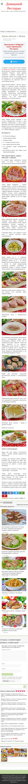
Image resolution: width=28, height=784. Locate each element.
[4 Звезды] (6, 498)
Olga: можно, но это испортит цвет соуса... (13, 726)
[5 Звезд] (7, 498)
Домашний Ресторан (14, 6)
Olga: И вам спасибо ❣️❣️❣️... (9, 738)
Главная (2, 31)
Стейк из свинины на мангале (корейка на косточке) (12, 629)
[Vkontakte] (10, 493)
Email (4, 668)
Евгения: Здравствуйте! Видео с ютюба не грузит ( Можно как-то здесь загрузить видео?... (13, 735)
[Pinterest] (4, 496)
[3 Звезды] (4, 498)
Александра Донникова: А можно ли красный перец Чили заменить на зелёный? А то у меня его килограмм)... (14, 730)
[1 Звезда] (2, 498)
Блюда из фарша (8, 502)
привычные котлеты (9, 69)
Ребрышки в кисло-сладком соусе (13, 611)
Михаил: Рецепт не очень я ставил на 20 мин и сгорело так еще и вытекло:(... (14, 699)
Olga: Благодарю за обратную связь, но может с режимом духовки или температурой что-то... (14, 695)
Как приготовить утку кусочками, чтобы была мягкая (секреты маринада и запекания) (13, 573)
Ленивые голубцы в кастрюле (12, 593)
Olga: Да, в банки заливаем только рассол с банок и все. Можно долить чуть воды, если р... (13, 704)
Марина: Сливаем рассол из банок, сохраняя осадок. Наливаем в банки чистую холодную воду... (14, 720)
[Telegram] (16, 493)
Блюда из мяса (11, 31)
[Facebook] (4, 493)
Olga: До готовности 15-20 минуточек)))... (12, 741)
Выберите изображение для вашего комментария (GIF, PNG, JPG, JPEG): (12, 677)
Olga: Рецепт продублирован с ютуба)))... (12, 723)
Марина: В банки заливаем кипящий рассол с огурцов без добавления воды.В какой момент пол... (14, 714)
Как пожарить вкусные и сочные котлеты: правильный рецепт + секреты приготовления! (13, 528)
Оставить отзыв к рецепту (9, 38)
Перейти (15, 61)
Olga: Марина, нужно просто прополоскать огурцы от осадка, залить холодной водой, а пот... (13, 709)
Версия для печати (22, 504)
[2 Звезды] (3, 498)
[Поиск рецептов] (24, 686)
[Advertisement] (14, 19)
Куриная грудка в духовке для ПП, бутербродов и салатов (13, 552)
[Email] (22, 493)
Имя (3, 663)
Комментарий (6, 649)
